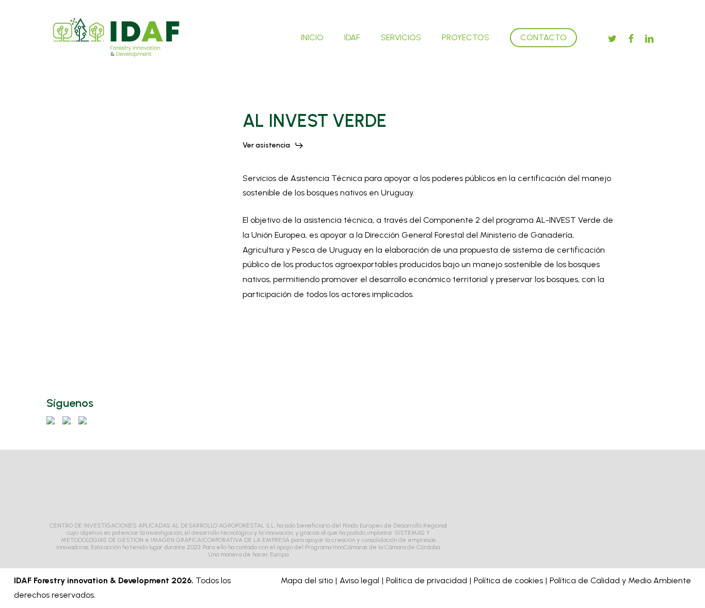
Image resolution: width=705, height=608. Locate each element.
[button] (273, 145)
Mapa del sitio (307, 580)
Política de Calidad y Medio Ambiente (620, 580)
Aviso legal (359, 580)
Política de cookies (508, 580)
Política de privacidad (426, 580)
